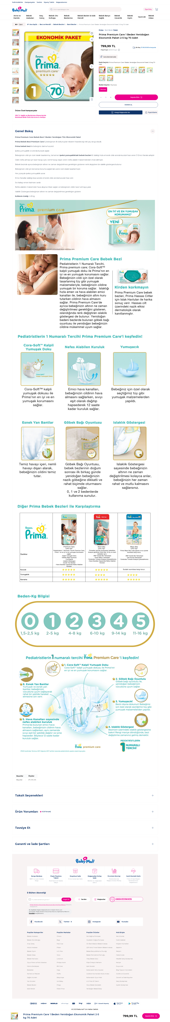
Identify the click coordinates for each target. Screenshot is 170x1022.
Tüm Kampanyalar (109, 57)
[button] (26, 66)
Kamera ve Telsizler (33, 974)
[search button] (51, 9)
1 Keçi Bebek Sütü (92, 959)
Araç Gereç (41, 17)
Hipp (58, 970)
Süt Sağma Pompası (93, 936)
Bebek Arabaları (30, 17)
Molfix (59, 974)
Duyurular (119, 966)
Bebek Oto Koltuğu (53, 17)
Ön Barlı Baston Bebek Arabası (96, 944)
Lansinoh (60, 959)
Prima (101, 30)
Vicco (58, 955)
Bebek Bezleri (59, 24)
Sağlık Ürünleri (32, 977)
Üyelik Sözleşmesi (122, 985)
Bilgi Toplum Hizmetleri (124, 970)
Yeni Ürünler (120, 936)
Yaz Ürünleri (31, 981)
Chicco (59, 936)
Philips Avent (61, 962)
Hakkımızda (120, 955)
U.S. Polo (60, 951)
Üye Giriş (148, 9)
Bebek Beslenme (68, 17)
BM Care (60, 966)
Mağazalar (101, 899)
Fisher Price (60, 989)
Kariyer (118, 962)
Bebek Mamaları (32, 959)
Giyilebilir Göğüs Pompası (95, 940)
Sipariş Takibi (49, 2)
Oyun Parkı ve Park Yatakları (37, 962)
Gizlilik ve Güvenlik (122, 974)
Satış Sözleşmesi (121, 981)
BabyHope (60, 977)
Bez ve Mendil (45, 24)
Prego (59, 985)
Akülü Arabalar (32, 947)
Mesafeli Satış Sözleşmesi (124, 959)
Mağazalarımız (61, 2)
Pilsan (59, 947)
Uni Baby (60, 981)
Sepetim (119, 947)
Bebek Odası (151, 17)
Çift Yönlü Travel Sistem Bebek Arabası (99, 947)
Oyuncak (142, 17)
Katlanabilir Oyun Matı (94, 977)
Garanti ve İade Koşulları (124, 977)
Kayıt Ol (66, 899)
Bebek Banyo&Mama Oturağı (96, 951)
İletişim (118, 951)
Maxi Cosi (60, 944)
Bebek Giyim (130, 17)
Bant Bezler (72, 24)
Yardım (39, 2)
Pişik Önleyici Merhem (94, 962)
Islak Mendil (31, 989)
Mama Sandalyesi (33, 966)
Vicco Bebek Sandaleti (93, 985)
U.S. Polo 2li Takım (92, 981)
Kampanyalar (30, 2)
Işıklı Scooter (90, 966)
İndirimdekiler (17, 2)
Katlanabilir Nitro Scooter (94, 970)
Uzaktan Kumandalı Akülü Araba (97, 974)
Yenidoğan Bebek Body (94, 989)
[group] (59, 66)
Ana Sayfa (33, 24)
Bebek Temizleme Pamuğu (95, 955)
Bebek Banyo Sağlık (104, 17)
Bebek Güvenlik (118, 17)
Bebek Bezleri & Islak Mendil (86, 17)
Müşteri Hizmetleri (122, 944)
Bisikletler (30, 970)
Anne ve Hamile (17, 17)
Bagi (58, 940)
